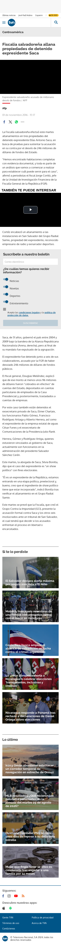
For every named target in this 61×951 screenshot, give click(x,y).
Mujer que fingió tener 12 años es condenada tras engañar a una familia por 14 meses (28, 870)
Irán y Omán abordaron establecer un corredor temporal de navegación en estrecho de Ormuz (29, 769)
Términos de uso (10, 923)
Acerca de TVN (39, 923)
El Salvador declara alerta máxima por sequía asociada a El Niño (29, 582)
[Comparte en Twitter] (10, 122)
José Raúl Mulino (25, 15)
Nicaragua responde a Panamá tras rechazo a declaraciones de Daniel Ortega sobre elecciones (30, 716)
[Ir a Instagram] (10, 896)
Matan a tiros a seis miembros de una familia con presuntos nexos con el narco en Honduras (28, 615)
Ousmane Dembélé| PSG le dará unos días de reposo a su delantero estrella (30, 836)
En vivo (54, 15)
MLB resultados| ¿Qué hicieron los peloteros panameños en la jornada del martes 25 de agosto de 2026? (29, 801)
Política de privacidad (42, 917)
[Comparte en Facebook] (4, 122)
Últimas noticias (9, 15)
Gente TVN (7, 917)
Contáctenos (8, 928)
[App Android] (11, 908)
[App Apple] (4, 908)
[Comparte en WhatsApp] (16, 122)
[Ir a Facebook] (3, 896)
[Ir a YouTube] (16, 896)
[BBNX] (5, 938)
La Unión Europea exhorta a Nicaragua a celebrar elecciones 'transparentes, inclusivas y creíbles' (28, 680)
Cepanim (39, 15)
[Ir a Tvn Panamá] (29, 22)
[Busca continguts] (56, 22)
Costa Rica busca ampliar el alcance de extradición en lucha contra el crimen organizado (28, 648)
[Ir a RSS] (23, 896)
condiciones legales (29, 312)
